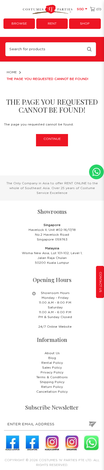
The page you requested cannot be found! (47, 79)
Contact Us (100, 282)
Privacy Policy (52, 372)
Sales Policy (52, 367)
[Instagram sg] (72, 443)
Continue (52, 138)
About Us (52, 353)
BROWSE (19, 23)
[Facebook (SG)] (32, 443)
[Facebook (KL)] (13, 443)
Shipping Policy (52, 382)
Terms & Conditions (52, 377)
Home (12, 72)
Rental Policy (52, 362)
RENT (52, 23)
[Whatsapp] (91, 443)
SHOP (85, 23)
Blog (52, 358)
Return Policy (52, 386)
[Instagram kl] (52, 443)
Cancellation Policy (52, 391)
